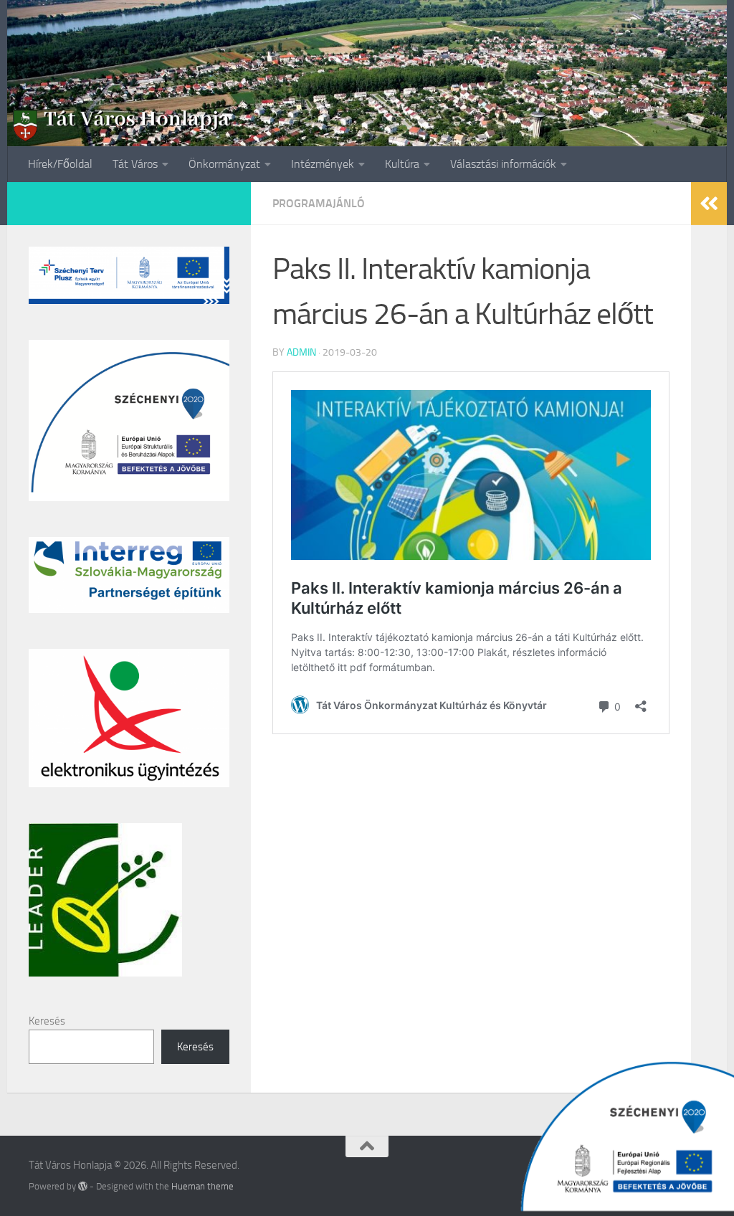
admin (301, 352)
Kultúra (402, 164)
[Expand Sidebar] (709, 203)
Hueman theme (202, 1186)
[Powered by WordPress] (82, 1186)
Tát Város (135, 164)
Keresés (47, 1021)
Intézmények (322, 164)
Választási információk (503, 164)
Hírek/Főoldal (60, 164)
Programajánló (318, 203)
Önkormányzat (224, 164)
